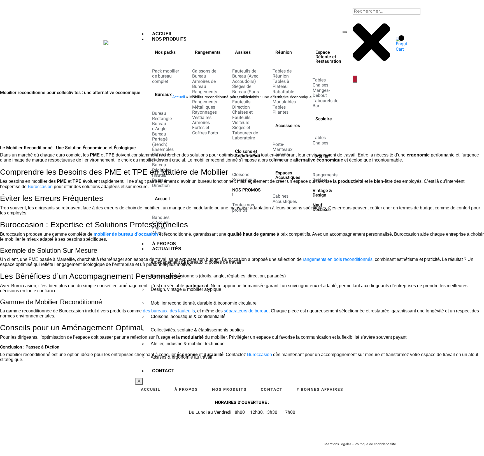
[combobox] (386, 11)
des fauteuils (182, 310)
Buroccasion (40, 186)
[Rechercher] (355, 79)
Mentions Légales (337, 444)
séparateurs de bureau (246, 310)
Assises (243, 52)
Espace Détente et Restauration (328, 57)
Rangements (207, 52)
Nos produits (169, 39)
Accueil (162, 33)
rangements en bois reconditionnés (338, 259)
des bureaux (155, 310)
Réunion (283, 52)
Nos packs (165, 52)
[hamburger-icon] (345, 32)
